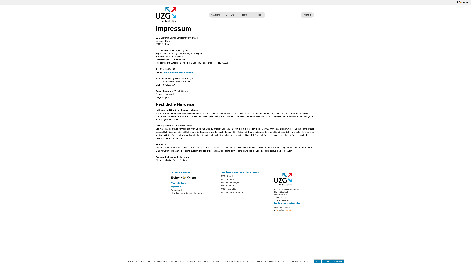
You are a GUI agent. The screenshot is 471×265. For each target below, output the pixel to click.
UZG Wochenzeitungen (232, 192)
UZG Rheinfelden (229, 189)
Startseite (215, 15)
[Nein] (468, 261)
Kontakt (307, 15)
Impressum (176, 187)
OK (317, 261)
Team (244, 15)
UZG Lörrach (227, 176)
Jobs (258, 15)
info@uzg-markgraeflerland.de (178, 72)
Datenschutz (177, 190)
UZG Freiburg (227, 179)
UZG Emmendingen (230, 183)
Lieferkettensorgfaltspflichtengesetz (187, 193)
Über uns (230, 15)
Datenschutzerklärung (333, 261)
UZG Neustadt (227, 186)
